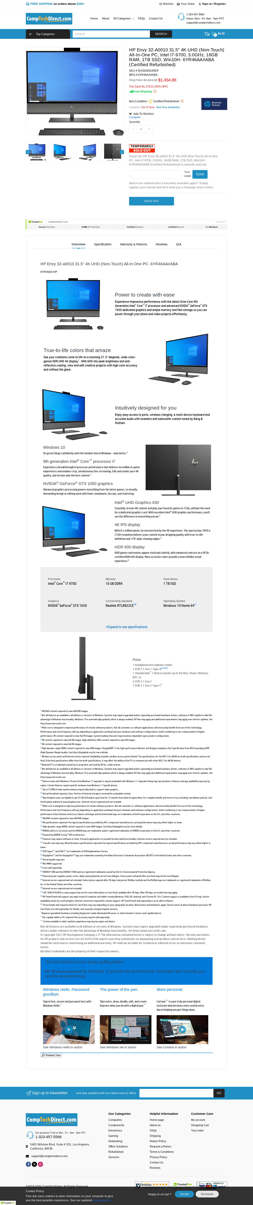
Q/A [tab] (178, 244)
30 (41, 887)
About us (155, 1125)
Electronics (115, 1130)
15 (41, 817)
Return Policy (158, 1141)
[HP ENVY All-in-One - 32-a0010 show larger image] (178, 470)
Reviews (155, 1167)
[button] (48, 34)
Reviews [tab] (161, 244)
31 (41, 891)
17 (41, 825)
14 (41, 805)
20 (41, 838)
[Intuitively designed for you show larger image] (74, 414)
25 (41, 863)
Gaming (113, 1135)
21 (162, 668)
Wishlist (167, 3)
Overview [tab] (78, 244)
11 (41, 788)
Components (116, 1125)
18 (41, 830)
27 (41, 871)
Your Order (187, 3)
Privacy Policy (158, 1157)
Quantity (134, 122)
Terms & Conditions (162, 1151)
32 (41, 896)
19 (41, 834)
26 (41, 867)
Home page (157, 1119)
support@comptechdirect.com (49, 1156)
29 (41, 879)
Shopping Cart (200, 1125)
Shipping (155, 1135)
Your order (197, 1130)
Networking (115, 1141)
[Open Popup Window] (51, 1055)
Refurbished (115, 1151)
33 (41, 904)
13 (41, 797)
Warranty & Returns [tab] (133, 244)
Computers (115, 1119)
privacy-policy (101, 1200)
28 (41, 875)
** (41, 916)
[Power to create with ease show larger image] (74, 304)
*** (41, 920)
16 (41, 821)
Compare (134, 117)
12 (41, 792)
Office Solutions (118, 1146)
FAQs (153, 1130)
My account (198, 1119)
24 (41, 858)
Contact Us (156, 1162)
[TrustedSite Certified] (182, 1185)
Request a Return (160, 1146)
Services (113, 1157)
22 (164, 668)
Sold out (151, 201)
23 (167, 668)
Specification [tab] (103, 244)
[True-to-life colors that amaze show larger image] (178, 359)
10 (41, 780)
